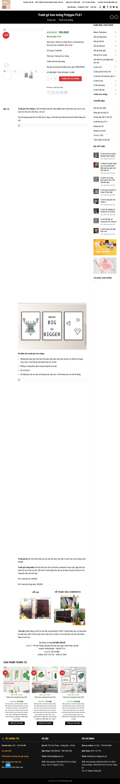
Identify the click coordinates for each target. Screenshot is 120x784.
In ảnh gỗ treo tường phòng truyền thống (108, 155)
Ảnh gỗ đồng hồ (99, 46)
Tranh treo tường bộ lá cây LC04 (73, 697)
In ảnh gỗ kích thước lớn (102, 72)
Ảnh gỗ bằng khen (100, 37)
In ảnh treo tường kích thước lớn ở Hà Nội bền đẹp (108, 180)
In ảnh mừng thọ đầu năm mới (108, 230)
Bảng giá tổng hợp (73, 2)
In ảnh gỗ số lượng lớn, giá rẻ (104, 76)
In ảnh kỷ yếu (98, 81)
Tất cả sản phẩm (88, 2)
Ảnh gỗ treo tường (100, 55)
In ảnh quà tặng (99, 85)
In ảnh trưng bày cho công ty (108, 201)
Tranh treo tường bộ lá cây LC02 (44, 697)
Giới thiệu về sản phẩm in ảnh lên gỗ (49, 2)
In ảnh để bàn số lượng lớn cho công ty (108, 220)
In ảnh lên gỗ (98, 122)
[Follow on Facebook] (108, 7)
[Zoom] (6, 65)
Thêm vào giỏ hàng (70, 79)
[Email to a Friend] (57, 93)
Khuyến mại (72, 7)
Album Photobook (100, 32)
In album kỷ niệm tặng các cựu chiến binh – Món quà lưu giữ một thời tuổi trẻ (108, 166)
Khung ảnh (97, 126)
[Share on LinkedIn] (66, 93)
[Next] (39, 48)
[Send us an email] (117, 7)
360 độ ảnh (98, 108)
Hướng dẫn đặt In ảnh (101, 117)
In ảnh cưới (98, 67)
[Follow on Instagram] (111, 7)
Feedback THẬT (83, 7)
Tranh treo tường (66, 20)
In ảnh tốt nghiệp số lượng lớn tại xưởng (108, 210)
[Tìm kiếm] (100, 7)
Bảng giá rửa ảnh (100, 113)
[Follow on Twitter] (114, 7)
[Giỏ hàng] (104, 7)
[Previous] (7, 48)
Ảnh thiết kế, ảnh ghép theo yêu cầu (103, 61)
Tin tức (96, 135)
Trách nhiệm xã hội (100, 140)
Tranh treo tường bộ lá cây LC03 (16, 697)
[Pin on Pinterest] (61, 93)
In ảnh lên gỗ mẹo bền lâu (107, 2)
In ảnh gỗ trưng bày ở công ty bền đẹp (108, 191)
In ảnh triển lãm (99, 90)
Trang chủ (51, 20)
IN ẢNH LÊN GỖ (28, 2)
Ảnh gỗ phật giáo (100, 50)
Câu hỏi (93, 7)
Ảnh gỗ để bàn (99, 41)
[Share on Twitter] (53, 93)
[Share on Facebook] (49, 93)
